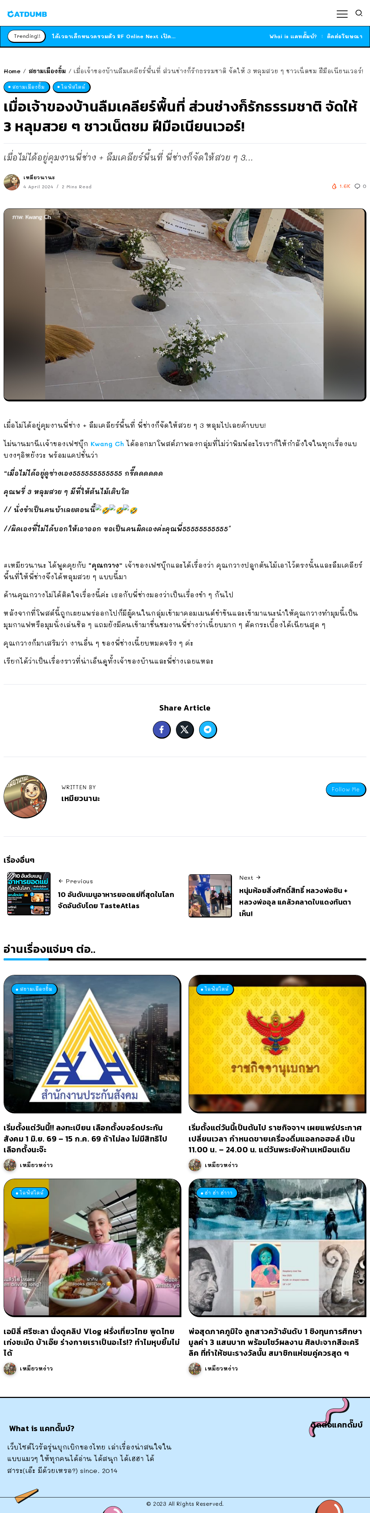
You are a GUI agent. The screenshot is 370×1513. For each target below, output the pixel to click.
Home (12, 71)
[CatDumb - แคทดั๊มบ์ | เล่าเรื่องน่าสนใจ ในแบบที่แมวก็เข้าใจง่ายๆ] (27, 13)
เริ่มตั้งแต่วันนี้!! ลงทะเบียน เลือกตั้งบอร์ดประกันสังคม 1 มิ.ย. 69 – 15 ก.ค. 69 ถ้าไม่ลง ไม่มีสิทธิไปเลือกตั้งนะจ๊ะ (86, 1138)
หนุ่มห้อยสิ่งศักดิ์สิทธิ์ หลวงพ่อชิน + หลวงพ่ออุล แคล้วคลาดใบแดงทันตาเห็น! (295, 902)
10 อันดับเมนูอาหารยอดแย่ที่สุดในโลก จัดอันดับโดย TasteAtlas (116, 900)
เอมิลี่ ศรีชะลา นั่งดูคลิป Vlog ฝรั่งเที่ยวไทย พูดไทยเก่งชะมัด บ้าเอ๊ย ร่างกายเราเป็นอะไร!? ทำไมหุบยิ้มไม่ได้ (92, 1342)
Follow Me (346, 789)
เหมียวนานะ (39, 177)
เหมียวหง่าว (36, 1165)
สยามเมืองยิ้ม (47, 71)
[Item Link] (92, 1043)
